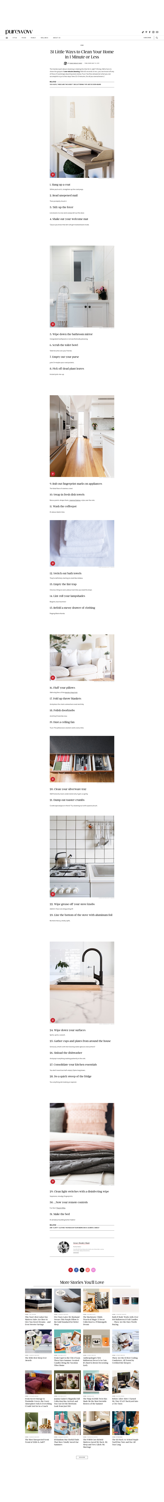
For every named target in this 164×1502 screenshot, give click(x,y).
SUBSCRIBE (147, 37)
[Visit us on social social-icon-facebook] (150, 32)
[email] (3, 45)
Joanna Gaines (75, 500)
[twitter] (82, 1270)
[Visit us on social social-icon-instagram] (153, 32)
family (33, 38)
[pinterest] (3, 24)
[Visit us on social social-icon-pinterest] (146, 32)
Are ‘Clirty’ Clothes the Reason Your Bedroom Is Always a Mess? (74, 1228)
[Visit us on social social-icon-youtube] (157, 32)
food (24, 38)
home (82, 45)
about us (57, 38)
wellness (44, 38)
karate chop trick (71, 692)
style (15, 38)
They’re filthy (60, 1208)
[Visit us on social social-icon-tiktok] (143, 32)
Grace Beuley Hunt (75, 63)
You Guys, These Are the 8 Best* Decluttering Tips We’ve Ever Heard (75, 84)
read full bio (76, 1252)
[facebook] (76, 1270)
